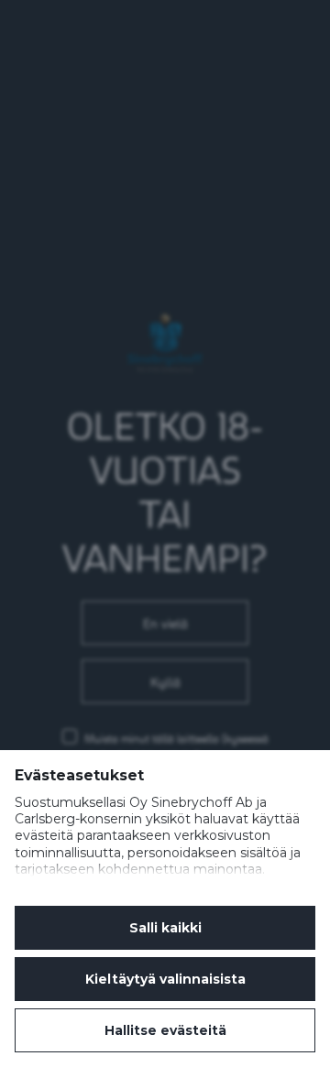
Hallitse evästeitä (165, 1030)
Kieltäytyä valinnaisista (165, 979)
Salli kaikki (165, 928)
